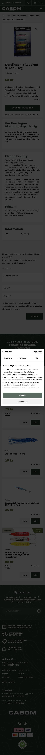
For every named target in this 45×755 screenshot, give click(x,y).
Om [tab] (36, 358)
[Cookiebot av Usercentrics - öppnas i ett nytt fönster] (32, 352)
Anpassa (21, 402)
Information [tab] (22, 358)
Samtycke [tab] (8, 358)
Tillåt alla (22, 395)
